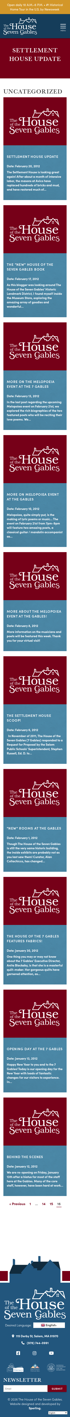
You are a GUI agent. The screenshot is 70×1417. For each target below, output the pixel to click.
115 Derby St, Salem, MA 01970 (37, 1336)
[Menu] (63, 26)
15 (51, 1203)
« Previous (17, 1203)
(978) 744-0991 (37, 1343)
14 (44, 1203)
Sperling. (35, 1408)
